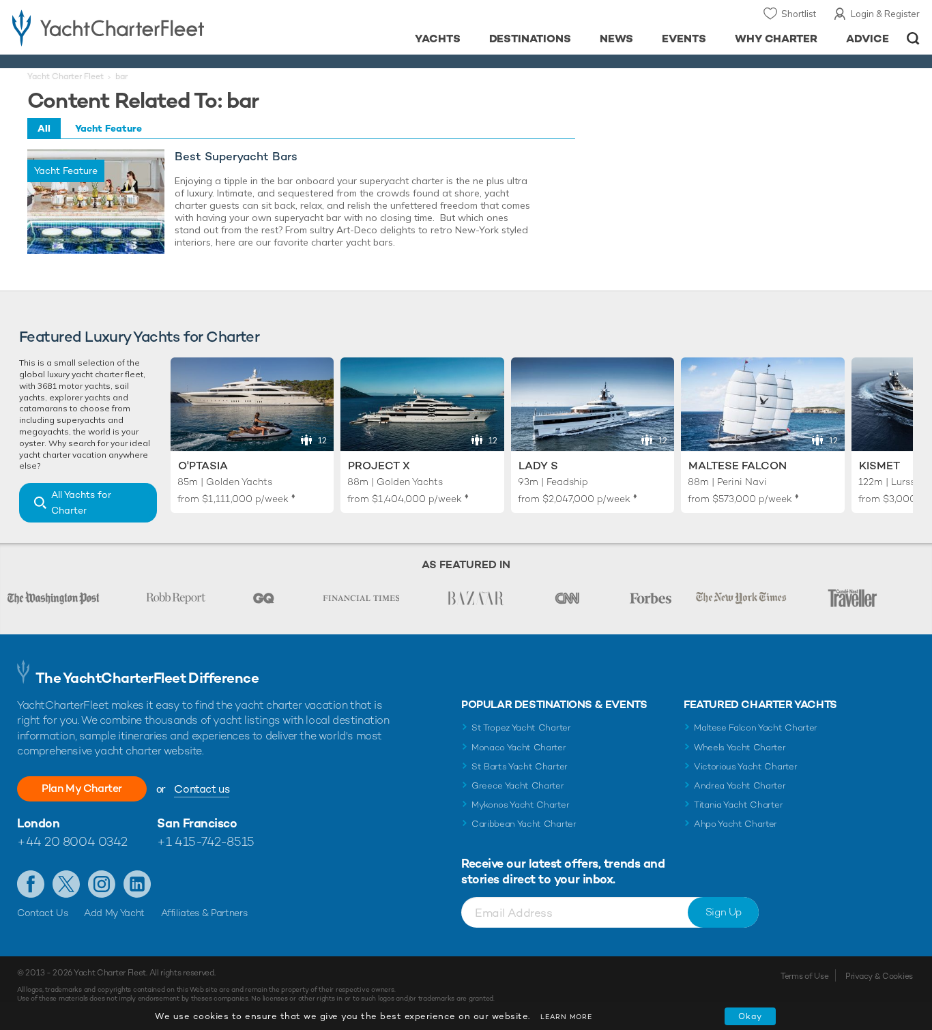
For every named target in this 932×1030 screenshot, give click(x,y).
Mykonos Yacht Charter (520, 804)
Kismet (879, 465)
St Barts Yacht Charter (519, 766)
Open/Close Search (913, 38)
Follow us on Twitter (66, 884)
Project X (379, 465)
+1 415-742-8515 (205, 841)
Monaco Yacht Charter (518, 747)
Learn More (566, 1016)
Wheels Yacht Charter (740, 747)
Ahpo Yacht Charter (735, 823)
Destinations (530, 38)
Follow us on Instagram (101, 884)
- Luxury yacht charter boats (144, 27)
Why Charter (776, 38)
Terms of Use (804, 976)
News (616, 38)
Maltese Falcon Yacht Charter (755, 727)
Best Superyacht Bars (236, 156)
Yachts (438, 38)
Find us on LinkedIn (137, 884)
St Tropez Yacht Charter (521, 727)
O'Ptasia (203, 465)
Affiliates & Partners (204, 913)
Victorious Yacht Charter (745, 766)
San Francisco (197, 823)
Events (684, 38)
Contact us (201, 789)
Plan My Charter (82, 788)
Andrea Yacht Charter (740, 785)
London (38, 823)
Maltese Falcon (737, 465)
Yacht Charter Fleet (65, 76)
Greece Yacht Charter (517, 785)
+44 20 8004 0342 (72, 841)
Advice (867, 38)
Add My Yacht (114, 913)
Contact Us (42, 913)
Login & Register (885, 13)
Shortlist (798, 13)
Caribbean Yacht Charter (524, 823)
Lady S (538, 465)
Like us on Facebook (30, 884)
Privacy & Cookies (879, 976)
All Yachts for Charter (81, 502)
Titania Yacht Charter (738, 804)
